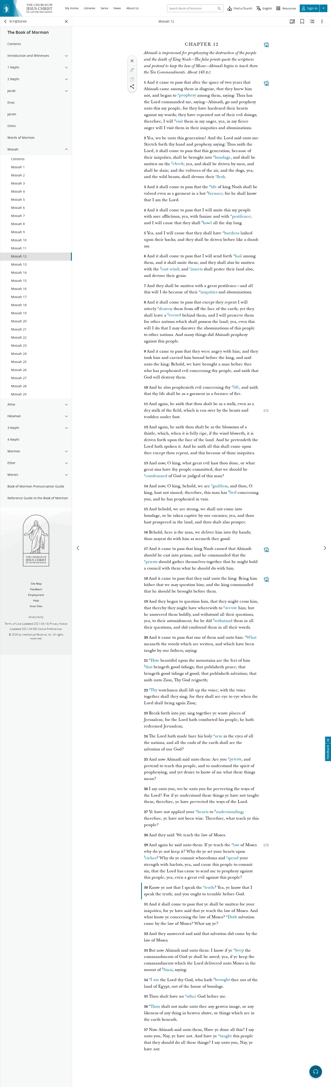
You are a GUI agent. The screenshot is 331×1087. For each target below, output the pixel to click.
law (236, 845)
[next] (324, 548)
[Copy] (132, 79)
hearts (203, 812)
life (214, 187)
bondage (223, 157)
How (154, 660)
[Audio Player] (315, 1071)
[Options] (321, 21)
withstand (223, 621)
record (175, 315)
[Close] (132, 60)
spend (232, 858)
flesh (221, 177)
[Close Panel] (66, 21)
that (148, 667)
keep (239, 950)
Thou (155, 1006)
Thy (153, 690)
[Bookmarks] (302, 21)
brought (222, 980)
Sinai (167, 970)
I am (154, 980)
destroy (165, 309)
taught (226, 1036)
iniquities (208, 292)
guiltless (220, 486)
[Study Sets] (292, 21)
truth (209, 887)
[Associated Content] (266, 44)
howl (207, 223)
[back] (5, 21)
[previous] (78, 548)
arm (218, 736)
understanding (229, 812)
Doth (232, 917)
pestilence (241, 216)
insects (196, 269)
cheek (178, 164)
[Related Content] (312, 21)
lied (232, 492)
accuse (231, 608)
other (191, 996)
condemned (156, 476)
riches (150, 858)
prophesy (187, 95)
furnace (215, 193)
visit (179, 121)
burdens (231, 233)
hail (238, 256)
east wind (170, 269)
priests (151, 562)
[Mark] (132, 70)
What (251, 637)
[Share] (132, 86)
